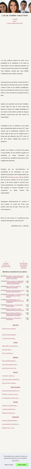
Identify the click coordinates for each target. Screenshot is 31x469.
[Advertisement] (15, 40)
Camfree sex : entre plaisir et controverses (13, 319)
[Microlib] (15, 6)
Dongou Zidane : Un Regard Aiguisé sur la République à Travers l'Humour (15, 295)
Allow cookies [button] (22, 464)
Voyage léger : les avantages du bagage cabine (14, 305)
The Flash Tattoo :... (7, 349)
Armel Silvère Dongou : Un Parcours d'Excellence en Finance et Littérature (15, 301)
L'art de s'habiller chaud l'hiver (15, 23)
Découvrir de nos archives (9, 328)
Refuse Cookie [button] (9, 464)
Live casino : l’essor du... (8, 375)
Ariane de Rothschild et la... (9, 360)
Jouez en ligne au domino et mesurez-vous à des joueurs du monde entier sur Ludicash (14, 314)
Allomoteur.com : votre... (8, 427)
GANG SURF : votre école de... (10, 346)
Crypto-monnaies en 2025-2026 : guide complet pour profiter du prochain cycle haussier (15, 282)
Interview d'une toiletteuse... (9, 334)
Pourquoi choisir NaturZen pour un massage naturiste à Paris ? (15, 291)
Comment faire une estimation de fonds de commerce (23, 265)
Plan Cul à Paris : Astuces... (9, 383)
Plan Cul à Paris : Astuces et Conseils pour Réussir (13, 287)
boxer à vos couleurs (17, 177)
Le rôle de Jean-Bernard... (9, 409)
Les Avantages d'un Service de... (10, 424)
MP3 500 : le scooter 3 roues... (10, 394)
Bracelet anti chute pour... (8, 413)
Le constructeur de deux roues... (10, 398)
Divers (14, 21)
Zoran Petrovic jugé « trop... (9, 368)
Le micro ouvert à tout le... (9, 338)
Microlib (15, 19)
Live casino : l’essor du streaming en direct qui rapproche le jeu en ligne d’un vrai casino (14, 277)
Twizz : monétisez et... (8, 353)
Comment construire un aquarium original (5, 265)
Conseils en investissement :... (10, 405)
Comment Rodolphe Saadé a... (10, 420)
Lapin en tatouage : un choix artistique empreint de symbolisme (15, 309)
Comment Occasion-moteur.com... (11, 390)
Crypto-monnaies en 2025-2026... (11, 379)
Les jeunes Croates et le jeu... (10, 364)
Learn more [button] (15, 460)
